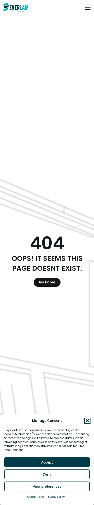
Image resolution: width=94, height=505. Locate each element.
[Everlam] (16, 8)
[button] (87, 421)
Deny (47, 474)
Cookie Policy (36, 497)
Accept (47, 462)
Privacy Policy (56, 497)
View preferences (47, 486)
